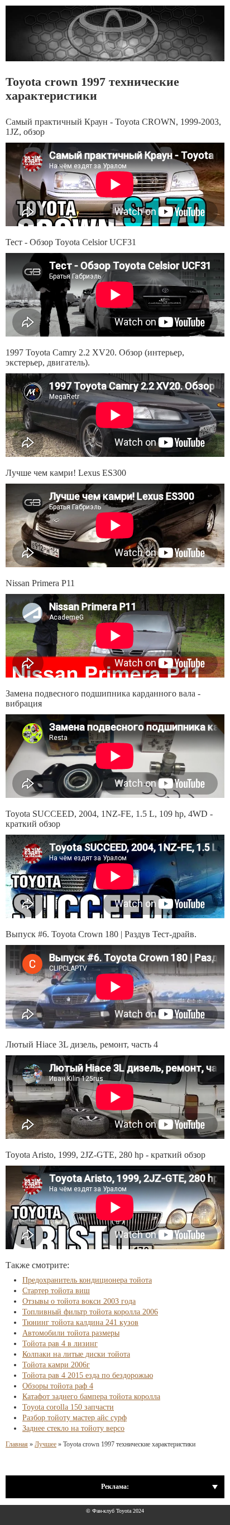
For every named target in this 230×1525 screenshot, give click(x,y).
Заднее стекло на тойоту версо (73, 1428)
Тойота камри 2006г (56, 1365)
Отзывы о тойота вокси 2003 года (79, 1301)
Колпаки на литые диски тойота (76, 1354)
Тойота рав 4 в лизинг (60, 1343)
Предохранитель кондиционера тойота (87, 1280)
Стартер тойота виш (56, 1291)
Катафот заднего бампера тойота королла (91, 1396)
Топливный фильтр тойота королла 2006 (90, 1312)
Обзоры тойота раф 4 (57, 1386)
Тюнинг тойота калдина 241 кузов (80, 1322)
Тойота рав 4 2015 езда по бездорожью (87, 1375)
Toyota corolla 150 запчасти (68, 1407)
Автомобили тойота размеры (70, 1333)
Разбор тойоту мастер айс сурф (74, 1418)
